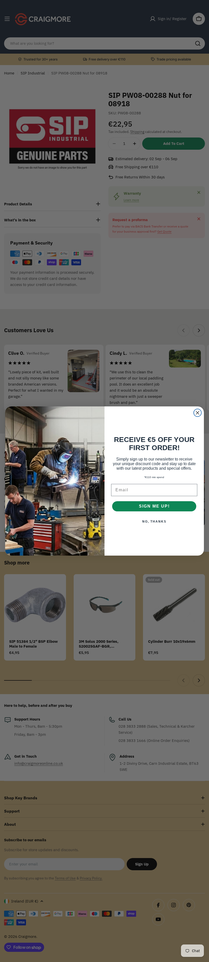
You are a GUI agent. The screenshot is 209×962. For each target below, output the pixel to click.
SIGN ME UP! (154, 506)
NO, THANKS (154, 521)
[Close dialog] (197, 413)
